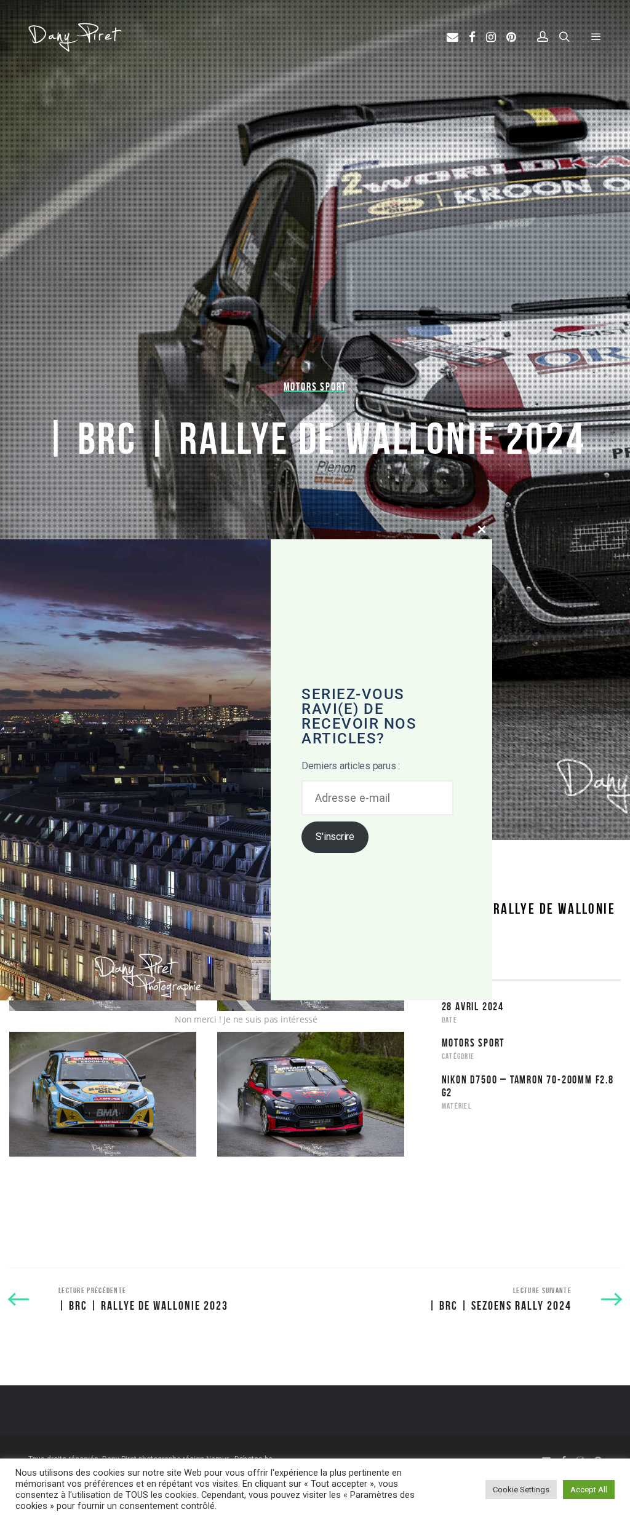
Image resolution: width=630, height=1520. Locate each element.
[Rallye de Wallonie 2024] (102, 1094)
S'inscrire (335, 836)
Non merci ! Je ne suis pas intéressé (246, 1019)
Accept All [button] (588, 1489)
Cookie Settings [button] (521, 1489)
